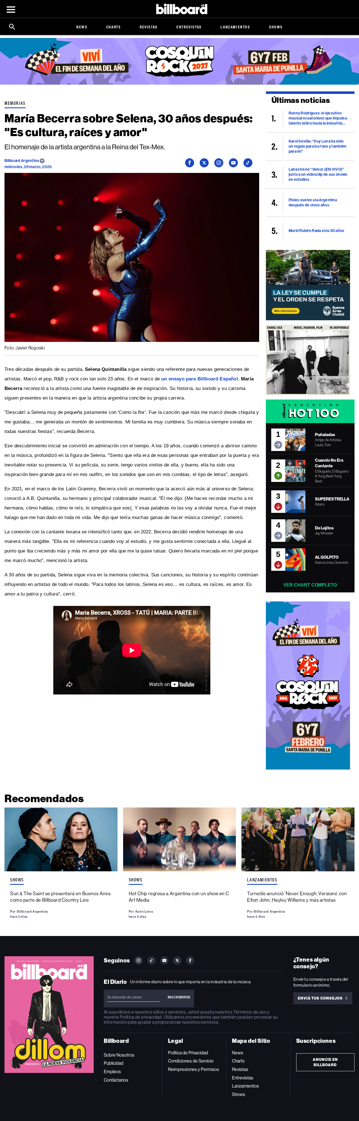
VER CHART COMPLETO (310, 585)
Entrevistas (189, 27)
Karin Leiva (144, 912)
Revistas (149, 27)
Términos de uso (249, 1012)
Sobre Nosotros (119, 1055)
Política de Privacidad (188, 1052)
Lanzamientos (235, 27)
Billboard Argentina (22, 160)
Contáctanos (116, 1080)
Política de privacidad (141, 1017)
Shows (276, 27)
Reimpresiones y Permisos (193, 1069)
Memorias (15, 103)
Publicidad (113, 1063)
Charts (113, 27)
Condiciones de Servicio (191, 1061)
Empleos (112, 1071)
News (81, 27)
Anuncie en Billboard (325, 1062)
